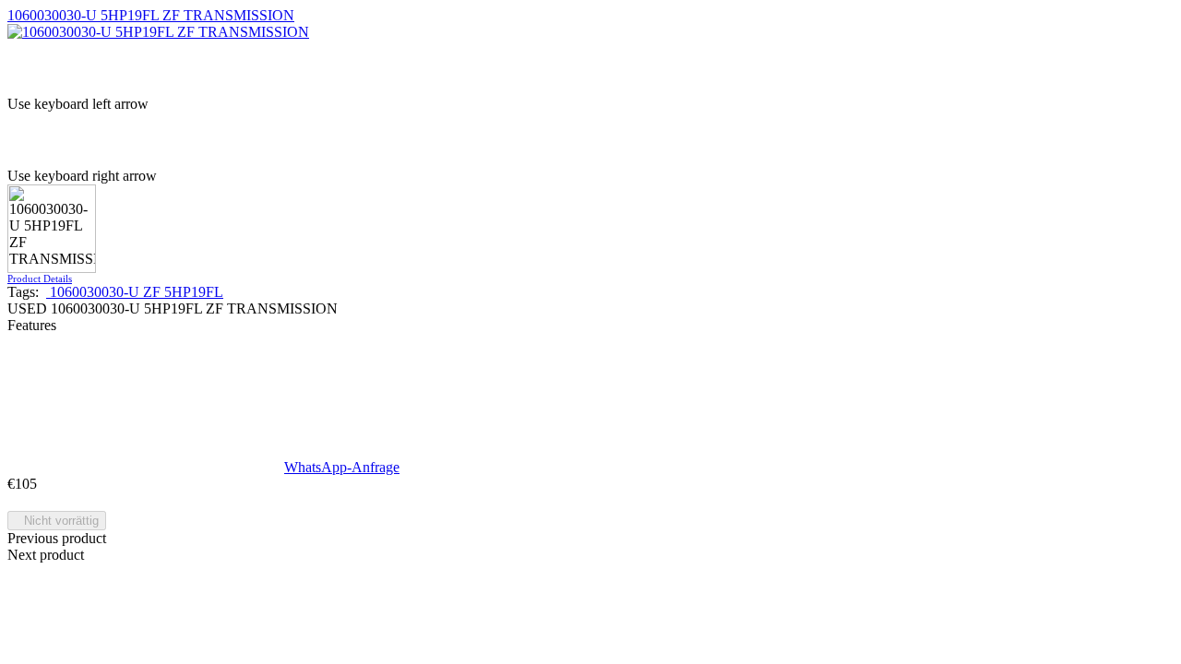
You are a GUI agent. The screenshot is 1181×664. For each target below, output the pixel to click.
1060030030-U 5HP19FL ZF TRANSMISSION (150, 15)
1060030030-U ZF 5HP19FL (134, 292)
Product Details (39, 278)
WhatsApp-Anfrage (342, 467)
